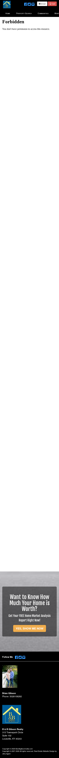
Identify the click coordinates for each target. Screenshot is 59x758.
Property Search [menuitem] (24, 13)
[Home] (6, 4)
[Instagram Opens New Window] (33, 3)
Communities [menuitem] (43, 13)
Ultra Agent (6, 753)
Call (53, 3)
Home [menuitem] (7, 13)
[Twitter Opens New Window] (29, 3)
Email (43, 3)
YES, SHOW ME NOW (29, 628)
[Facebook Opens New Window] (26, 3)
